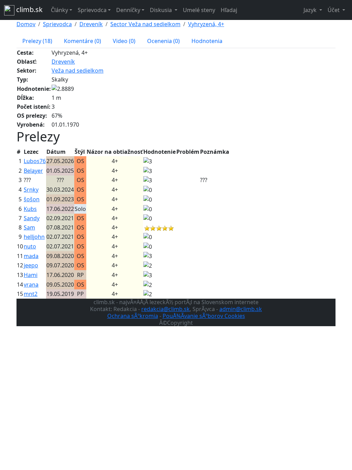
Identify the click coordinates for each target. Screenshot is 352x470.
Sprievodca (57, 24)
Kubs (30, 209)
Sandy (32, 218)
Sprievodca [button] (92, 10)
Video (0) (124, 41)
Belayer (33, 170)
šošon (32, 199)
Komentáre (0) (82, 41)
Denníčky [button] (128, 10)
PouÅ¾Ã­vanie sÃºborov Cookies (204, 316)
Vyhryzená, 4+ (206, 24)
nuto (30, 246)
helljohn (34, 237)
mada (31, 256)
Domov (25, 24)
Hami (30, 275)
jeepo (31, 265)
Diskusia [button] (161, 10)
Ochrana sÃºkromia (132, 316)
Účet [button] (334, 10)
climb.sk (28, 9)
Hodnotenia (206, 41)
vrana (31, 284)
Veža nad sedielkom (77, 70)
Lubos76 (35, 161)
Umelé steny (199, 10)
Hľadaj (229, 10)
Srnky (31, 189)
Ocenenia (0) (163, 41)
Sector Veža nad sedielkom (145, 24)
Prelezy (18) (37, 41)
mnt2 (30, 294)
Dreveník (91, 24)
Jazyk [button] (311, 10)
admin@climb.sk (240, 309)
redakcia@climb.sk (165, 309)
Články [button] (59, 10)
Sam (29, 227)
